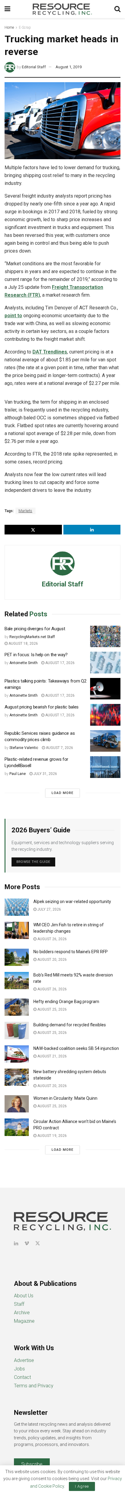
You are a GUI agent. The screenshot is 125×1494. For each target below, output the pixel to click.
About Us (23, 1296)
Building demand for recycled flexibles (69, 1024)
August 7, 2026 (59, 748)
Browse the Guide (33, 862)
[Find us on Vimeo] (26, 1243)
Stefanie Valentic (23, 748)
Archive (22, 1312)
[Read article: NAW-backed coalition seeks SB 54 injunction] (17, 1054)
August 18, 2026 (23, 643)
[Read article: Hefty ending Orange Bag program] (17, 1007)
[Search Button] (117, 9)
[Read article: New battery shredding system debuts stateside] (17, 1077)
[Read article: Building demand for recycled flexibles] (17, 1030)
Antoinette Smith (23, 663)
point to (13, 315)
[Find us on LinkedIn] (16, 1243)
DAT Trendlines (49, 352)
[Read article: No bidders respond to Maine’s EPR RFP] (17, 957)
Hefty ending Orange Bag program (66, 1001)
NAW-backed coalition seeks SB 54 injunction (76, 1048)
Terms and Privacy (33, 1386)
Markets (25, 511)
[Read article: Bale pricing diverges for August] (105, 636)
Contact (22, 1377)
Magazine (24, 1321)
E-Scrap (25, 27)
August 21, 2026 (51, 1056)
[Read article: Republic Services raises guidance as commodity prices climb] (105, 741)
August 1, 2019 (69, 67)
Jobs (19, 1369)
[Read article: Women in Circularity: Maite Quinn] (17, 1103)
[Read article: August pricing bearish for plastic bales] (105, 715)
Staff (19, 1304)
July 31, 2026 (44, 774)
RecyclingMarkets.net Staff (32, 637)
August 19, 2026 (51, 1136)
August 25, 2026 (51, 1009)
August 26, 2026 (51, 939)
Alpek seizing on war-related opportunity (72, 901)
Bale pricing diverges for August (35, 628)
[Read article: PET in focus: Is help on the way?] (105, 662)
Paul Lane (17, 774)
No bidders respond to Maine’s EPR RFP (70, 951)
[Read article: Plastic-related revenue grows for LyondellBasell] (105, 767)
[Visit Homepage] (62, 9)
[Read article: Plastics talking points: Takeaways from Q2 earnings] (105, 689)
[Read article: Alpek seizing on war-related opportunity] (17, 907)
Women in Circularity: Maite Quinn (65, 1098)
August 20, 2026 (51, 959)
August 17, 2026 (59, 663)
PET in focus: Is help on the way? (36, 654)
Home (9, 27)
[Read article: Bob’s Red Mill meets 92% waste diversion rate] (17, 980)
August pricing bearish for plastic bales (42, 707)
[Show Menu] (7, 9)
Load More (62, 793)
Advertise (24, 1360)
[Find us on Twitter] (37, 1243)
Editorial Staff (34, 67)
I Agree (82, 1486)
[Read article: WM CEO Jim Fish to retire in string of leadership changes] (17, 930)
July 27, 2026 (48, 909)
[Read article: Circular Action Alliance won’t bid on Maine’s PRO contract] (17, 1127)
